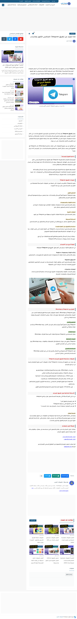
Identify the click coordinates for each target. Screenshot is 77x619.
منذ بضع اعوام (10, 97)
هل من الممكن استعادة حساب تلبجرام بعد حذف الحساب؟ (57, 406)
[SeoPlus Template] (75, 617)
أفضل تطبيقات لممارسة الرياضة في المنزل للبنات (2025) (67, 540)
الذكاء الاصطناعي (32, 5)
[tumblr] (4, 39)
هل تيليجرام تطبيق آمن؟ (67, 401)
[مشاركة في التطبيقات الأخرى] (41, 476)
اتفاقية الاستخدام (36, 1)
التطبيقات (41, 5)
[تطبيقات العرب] (65, 3)
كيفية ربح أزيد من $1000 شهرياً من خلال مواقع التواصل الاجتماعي (8, 101)
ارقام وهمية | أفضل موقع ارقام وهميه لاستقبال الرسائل (8, 108)
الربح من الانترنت (50, 5)
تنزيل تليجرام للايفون (69, 439)
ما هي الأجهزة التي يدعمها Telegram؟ (63, 404)
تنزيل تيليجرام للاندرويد (69, 437)
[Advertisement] (38, 19)
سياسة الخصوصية (46, 1)
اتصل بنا (21, 1)
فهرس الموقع (28, 1)
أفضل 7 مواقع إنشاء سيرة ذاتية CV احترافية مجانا (8, 93)
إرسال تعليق (69, 574)
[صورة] (19, 85)
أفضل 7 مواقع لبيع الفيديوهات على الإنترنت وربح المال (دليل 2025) (12, 66)
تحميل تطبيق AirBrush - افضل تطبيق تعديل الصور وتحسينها (52, 561)
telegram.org (68, 446)
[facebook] (15, 39)
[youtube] (20, 39)
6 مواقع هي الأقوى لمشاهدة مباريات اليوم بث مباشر (8, 86)
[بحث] (3, 5)
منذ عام (71, 535)
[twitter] (9, 39)
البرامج (20, 120)
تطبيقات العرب (59, 617)
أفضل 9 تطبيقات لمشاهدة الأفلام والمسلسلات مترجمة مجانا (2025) (67, 561)
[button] (65, 476)
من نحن (53, 1)
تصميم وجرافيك (22, 5)
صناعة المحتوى (12, 5)
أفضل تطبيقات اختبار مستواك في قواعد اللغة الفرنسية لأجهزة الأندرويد (37, 561)
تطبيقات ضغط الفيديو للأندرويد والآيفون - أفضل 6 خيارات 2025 (36, 540)
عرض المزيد (32, 520)
